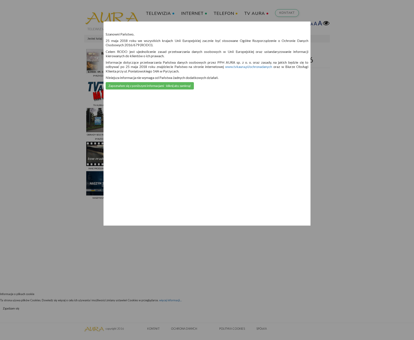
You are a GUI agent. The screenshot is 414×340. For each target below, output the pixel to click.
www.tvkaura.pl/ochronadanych (248, 67)
